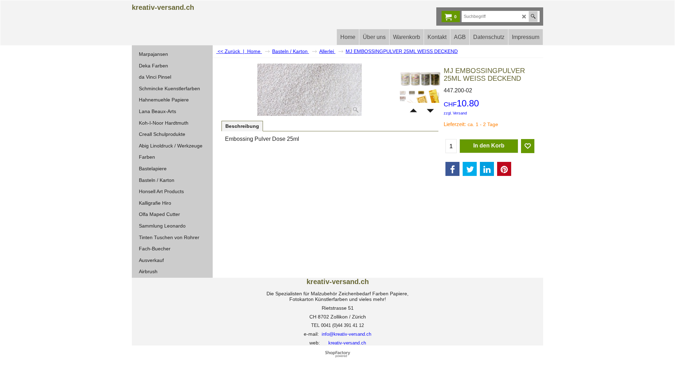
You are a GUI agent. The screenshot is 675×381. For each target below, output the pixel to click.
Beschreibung (242, 126)
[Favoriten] (527, 146)
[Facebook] (452, 169)
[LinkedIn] (487, 169)
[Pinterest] (504, 169)
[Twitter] (470, 169)
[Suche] (533, 16)
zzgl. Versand (455, 113)
